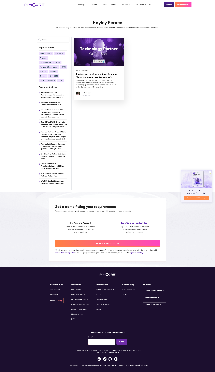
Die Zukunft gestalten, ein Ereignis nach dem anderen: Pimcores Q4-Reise (53, 156)
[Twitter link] (105, 359)
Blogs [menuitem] (98, 294)
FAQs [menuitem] (98, 309)
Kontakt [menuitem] (147, 284)
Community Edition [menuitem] (79, 309)
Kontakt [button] (169, 5)
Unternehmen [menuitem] (56, 284)
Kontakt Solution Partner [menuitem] (153, 291)
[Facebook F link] (99, 359)
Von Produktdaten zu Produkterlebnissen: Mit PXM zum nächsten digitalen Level (53, 166)
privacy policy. (137, 253)
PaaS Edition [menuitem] (76, 290)
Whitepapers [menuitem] (101, 299)
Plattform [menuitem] (76, 284)
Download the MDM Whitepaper (196, 198)
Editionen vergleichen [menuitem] (80, 304)
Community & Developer (50, 62)
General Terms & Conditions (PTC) (131, 365)
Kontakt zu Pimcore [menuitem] (152, 305)
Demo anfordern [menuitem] (151, 298)
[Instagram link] (110, 359)
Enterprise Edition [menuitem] (78, 294)
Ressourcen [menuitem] (102, 284)
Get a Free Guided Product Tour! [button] (107, 243)
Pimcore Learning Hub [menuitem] (105, 290)
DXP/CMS (54, 76)
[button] (105, 4)
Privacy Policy (114, 352)
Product (43, 58)
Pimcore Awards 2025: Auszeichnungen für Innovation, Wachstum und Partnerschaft (52, 95)
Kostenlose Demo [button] (183, 5)
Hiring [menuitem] (60, 301)
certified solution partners (65, 253)
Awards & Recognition (49, 67)
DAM (64, 67)
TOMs (146, 365)
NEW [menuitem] (73, 319)
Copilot (43, 76)
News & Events (46, 54)
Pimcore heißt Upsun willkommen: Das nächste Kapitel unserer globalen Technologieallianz (53, 146)
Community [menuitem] (128, 284)
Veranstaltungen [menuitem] (103, 304)
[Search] (156, 4)
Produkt (43, 71)
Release (53, 71)
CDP (60, 80)
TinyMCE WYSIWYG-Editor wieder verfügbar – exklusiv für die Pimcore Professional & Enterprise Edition (54, 124)
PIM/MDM (59, 54)
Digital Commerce (47, 80)
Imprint (103, 365)
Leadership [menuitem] (53, 294)
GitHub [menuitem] (125, 294)
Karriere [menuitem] (52, 301)
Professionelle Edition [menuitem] (79, 299)
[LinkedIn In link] (116, 359)
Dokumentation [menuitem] (128, 290)
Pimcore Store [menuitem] (77, 314)
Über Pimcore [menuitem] (54, 290)
